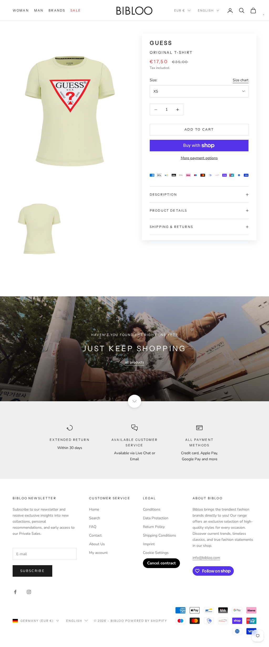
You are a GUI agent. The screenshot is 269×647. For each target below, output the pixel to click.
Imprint (149, 544)
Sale (75, 10)
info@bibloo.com (206, 557)
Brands (57, 10)
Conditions (152, 509)
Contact (95, 535)
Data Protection (155, 518)
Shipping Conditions (159, 535)
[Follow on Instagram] (29, 592)
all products (134, 362)
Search (94, 518)
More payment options (199, 158)
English (206, 10)
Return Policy (154, 526)
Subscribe (32, 571)
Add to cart (199, 129)
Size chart (241, 80)
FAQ (92, 526)
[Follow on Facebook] (15, 592)
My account (98, 552)
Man (38, 10)
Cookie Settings (156, 552)
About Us (97, 544)
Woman (21, 10)
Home (94, 509)
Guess (161, 43)
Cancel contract (161, 563)
